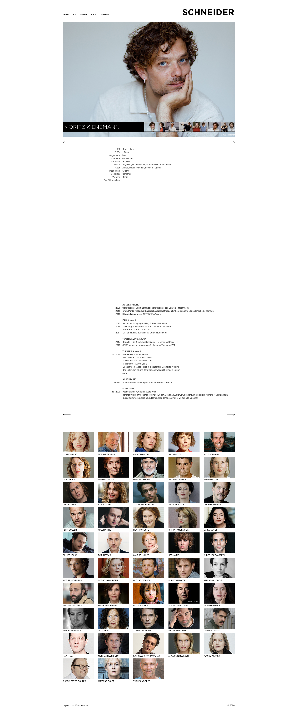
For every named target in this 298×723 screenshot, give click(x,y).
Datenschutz (81, 705)
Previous (88, 79)
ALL (74, 14)
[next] (230, 142)
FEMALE (83, 14)
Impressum (68, 705)
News (66, 14)
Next (209, 79)
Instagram (115, 14)
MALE (93, 14)
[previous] (67, 142)
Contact (104, 14)
